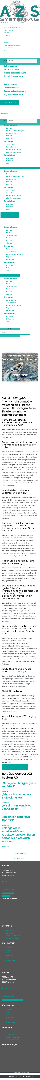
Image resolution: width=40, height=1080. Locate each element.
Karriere (6, 25)
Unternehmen (10, 125)
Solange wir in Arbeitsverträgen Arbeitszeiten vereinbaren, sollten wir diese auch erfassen (18, 834)
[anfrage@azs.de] (3, 886)
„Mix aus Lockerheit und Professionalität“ (17, 796)
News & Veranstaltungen (12, 27)
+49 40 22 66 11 (7, 989)
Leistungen (9, 141)
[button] (19, 40)
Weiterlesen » (6, 791)
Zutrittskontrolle (11, 69)
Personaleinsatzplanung (15, 73)
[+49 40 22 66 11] (3, 985)
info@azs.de (4, 22)
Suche (5, 60)
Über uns (7, 35)
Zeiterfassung (10, 66)
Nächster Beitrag (20, 859)
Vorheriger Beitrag (20, 853)
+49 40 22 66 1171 (8, 882)
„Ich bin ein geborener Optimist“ (16, 818)
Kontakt (6, 33)
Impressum (10, 158)
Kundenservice (8, 30)
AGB (7, 163)
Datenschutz (10, 161)
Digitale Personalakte (13, 76)
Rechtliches (9, 155)
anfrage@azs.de (8, 889)
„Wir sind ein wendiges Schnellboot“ (16, 807)
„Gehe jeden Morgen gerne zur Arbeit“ (19, 784)
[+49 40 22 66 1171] (3, 879)
